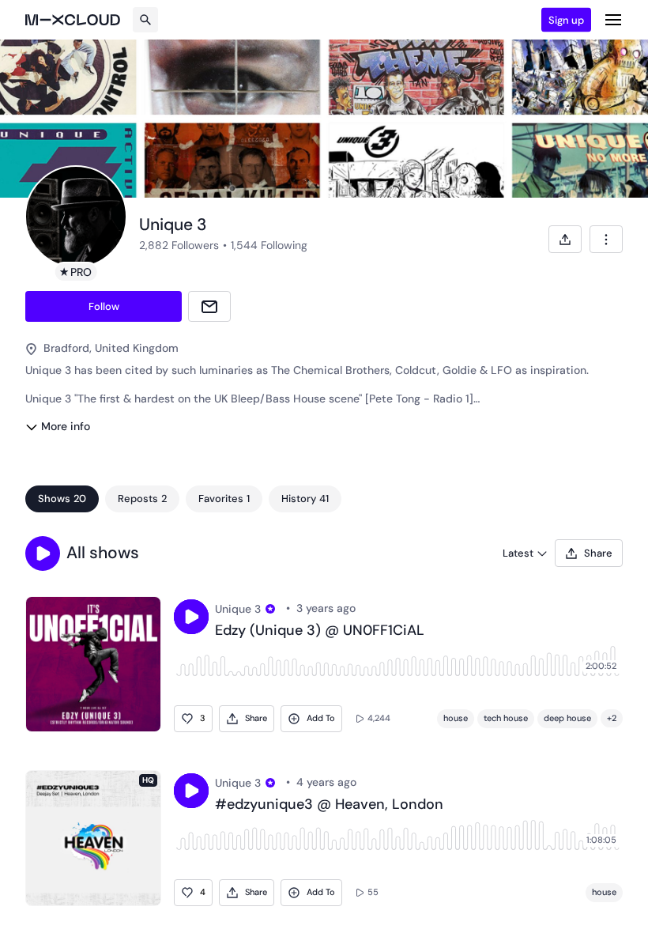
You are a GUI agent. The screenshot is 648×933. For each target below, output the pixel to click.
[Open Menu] (613, 19)
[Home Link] (72, 19)
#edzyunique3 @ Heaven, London (329, 805)
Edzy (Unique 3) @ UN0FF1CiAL (319, 631)
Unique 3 (238, 609)
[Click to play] (191, 616)
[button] (42, 553)
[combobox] (606, 239)
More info (65, 426)
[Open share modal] (565, 239)
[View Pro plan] (270, 609)
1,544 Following (269, 245)
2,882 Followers (179, 245)
